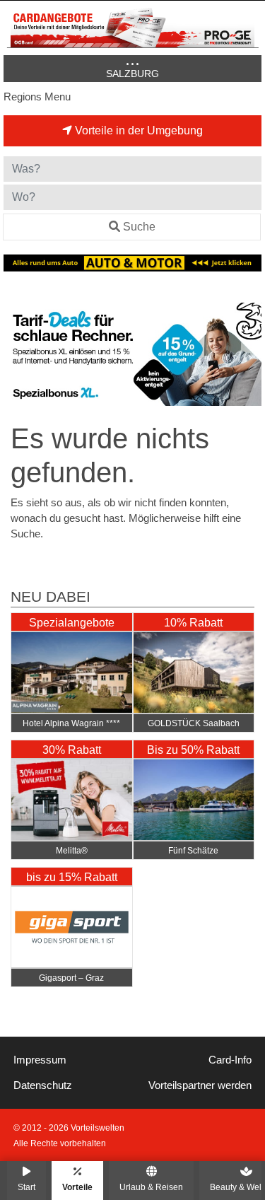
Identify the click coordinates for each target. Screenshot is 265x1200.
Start (26, 1187)
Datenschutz (42, 1085)
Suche (139, 227)
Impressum (39, 1060)
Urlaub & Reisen (151, 1187)
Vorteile (77, 1187)
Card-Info (230, 1060)
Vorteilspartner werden (200, 1085)
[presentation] (17, 354)
